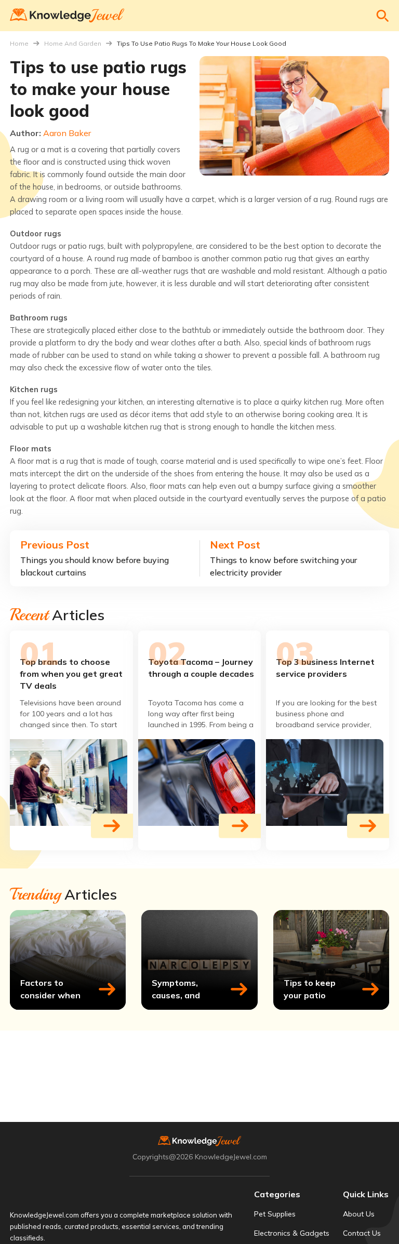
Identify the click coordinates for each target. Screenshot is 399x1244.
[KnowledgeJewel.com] (67, 15)
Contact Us (362, 1233)
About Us (359, 1214)
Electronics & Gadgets (291, 1233)
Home (19, 43)
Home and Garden (72, 43)
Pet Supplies (275, 1214)
